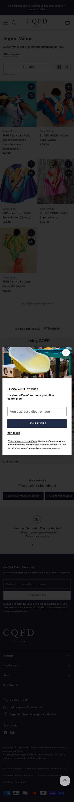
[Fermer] (66, 352)
